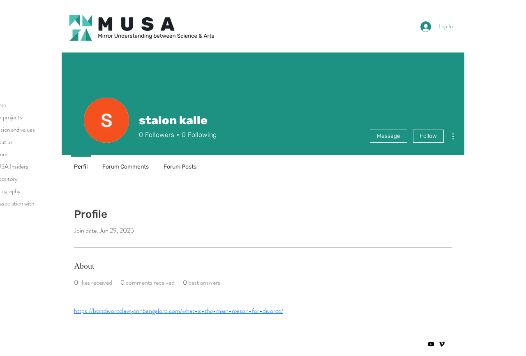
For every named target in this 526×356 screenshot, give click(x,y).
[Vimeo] (441, 344)
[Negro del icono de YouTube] (431, 344)
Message (388, 135)
